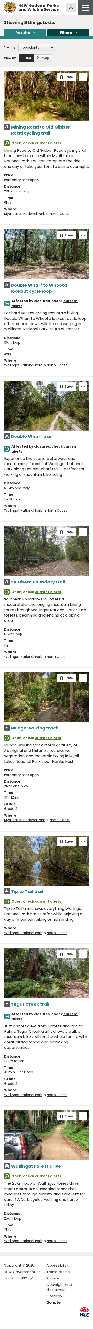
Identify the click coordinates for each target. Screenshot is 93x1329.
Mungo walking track (34, 728)
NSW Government (20, 1271)
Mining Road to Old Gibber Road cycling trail (40, 130)
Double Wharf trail (31, 436)
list (28, 58)
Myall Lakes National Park (24, 213)
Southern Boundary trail (38, 582)
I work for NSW (16, 1278)
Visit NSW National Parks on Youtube (28, 1321)
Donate (53, 1302)
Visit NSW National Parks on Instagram (18, 1321)
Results (23, 32)
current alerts (48, 143)
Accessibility (57, 1265)
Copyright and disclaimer (59, 1287)
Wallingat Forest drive (36, 1166)
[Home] (10, 7)
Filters (66, 32)
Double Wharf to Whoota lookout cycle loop (39, 288)
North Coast (60, 213)
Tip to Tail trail (27, 891)
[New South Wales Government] (84, 1312)
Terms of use (58, 1271)
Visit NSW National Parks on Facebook (8, 1321)
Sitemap (54, 1296)
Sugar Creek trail (30, 1004)
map (45, 58)
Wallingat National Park (23, 365)
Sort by (10, 47)
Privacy (52, 1278)
